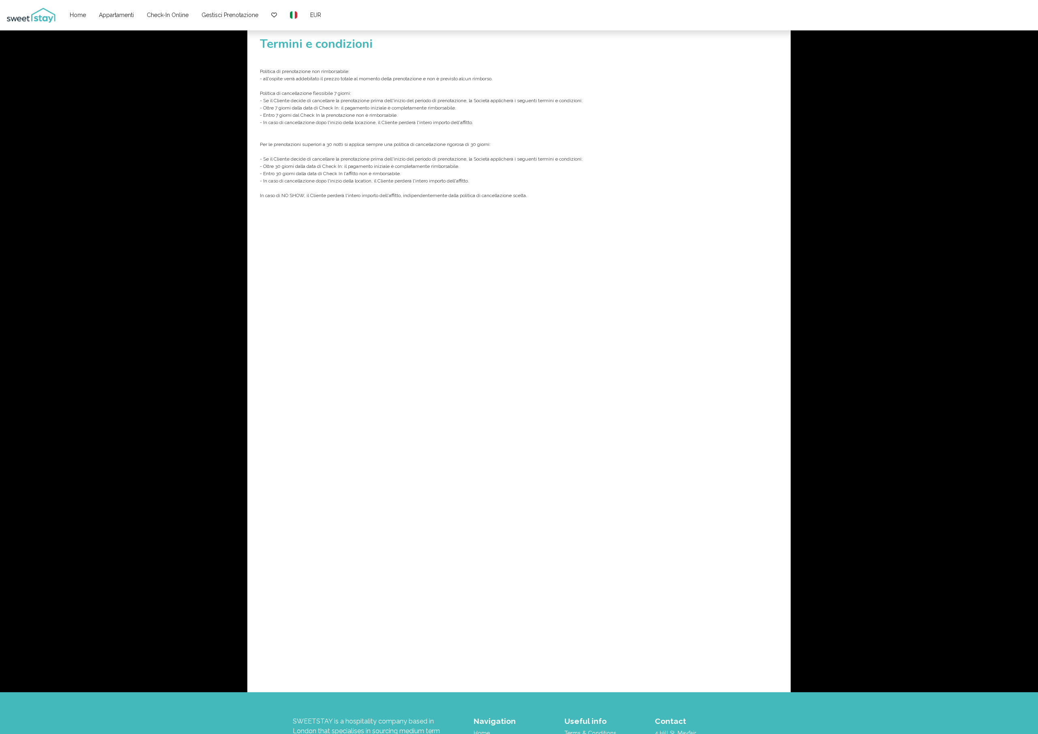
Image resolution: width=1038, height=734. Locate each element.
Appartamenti (116, 15)
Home (78, 15)
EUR (315, 15)
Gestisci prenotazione (230, 15)
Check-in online (168, 15)
